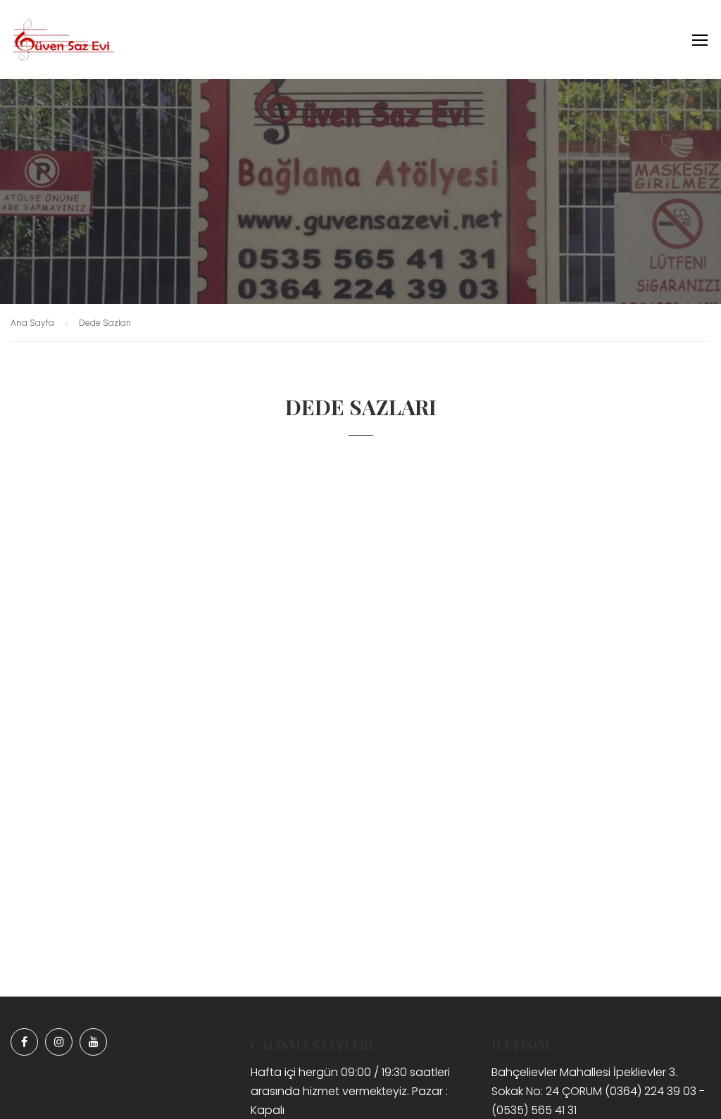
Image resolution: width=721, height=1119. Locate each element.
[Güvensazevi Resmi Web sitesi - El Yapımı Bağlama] (63, 46)
